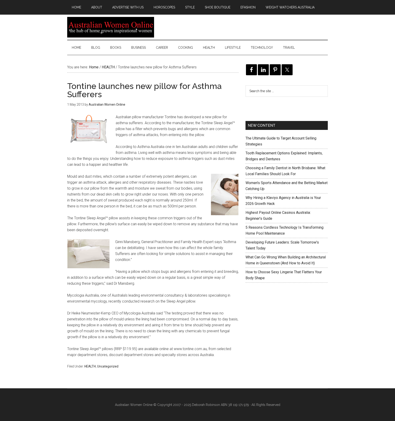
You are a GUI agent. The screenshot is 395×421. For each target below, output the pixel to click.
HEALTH (90, 366)
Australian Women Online (110, 27)
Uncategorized (107, 366)
